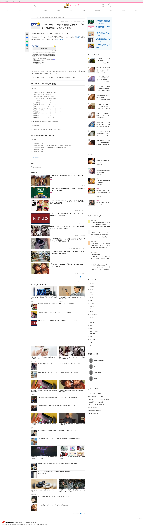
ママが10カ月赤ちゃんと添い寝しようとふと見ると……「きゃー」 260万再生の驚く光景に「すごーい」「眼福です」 (103, 81)
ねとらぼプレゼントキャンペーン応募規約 (98, 399)
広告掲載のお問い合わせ (94, 410)
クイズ (45, 10)
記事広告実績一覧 (93, 413)
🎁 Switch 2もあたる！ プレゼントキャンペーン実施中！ (10, 1)
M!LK (95, 366)
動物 (110, 10)
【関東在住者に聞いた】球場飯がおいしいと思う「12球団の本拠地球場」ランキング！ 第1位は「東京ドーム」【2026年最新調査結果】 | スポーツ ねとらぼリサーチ (100, 226)
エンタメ (32, 10)
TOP (7, 10)
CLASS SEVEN (97, 372)
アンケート (91, 155)
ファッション (93, 308)
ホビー (91, 311)
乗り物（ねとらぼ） (37, 167)
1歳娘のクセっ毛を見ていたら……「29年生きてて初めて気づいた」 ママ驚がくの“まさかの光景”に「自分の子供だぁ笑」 (104, 144)
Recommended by (76, 513)
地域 (71, 10)
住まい (84, 10)
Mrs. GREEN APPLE (99, 360)
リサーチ (123, 10)
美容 (91, 345)
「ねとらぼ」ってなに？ (94, 393)
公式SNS (10, 524)
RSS (34, 524)
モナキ (95, 378)
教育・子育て (93, 339)
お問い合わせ (19, 524)
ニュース (19, 10)
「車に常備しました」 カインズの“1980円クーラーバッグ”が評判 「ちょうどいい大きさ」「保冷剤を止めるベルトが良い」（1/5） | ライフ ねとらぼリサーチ (100, 258)
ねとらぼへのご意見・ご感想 (95, 396)
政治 (91, 336)
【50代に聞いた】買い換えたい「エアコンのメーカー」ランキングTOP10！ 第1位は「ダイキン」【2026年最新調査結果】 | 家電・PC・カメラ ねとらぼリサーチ (100, 269)
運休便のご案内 (36, 157)
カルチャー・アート (94, 292)
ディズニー (92, 303)
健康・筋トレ (93, 322)
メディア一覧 (4, 524)
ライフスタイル (93, 314)
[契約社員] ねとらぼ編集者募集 (96, 402)
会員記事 (136, 10)
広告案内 (14, 524)
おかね (91, 289)
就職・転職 (92, 333)
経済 (91, 342)
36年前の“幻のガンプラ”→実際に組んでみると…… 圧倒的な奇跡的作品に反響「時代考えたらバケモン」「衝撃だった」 (103, 126)
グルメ (58, 10)
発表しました (59, 39)
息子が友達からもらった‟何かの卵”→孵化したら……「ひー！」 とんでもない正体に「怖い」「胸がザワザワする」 (104, 63)
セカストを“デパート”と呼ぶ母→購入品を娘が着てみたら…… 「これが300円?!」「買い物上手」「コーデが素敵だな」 (103, 90)
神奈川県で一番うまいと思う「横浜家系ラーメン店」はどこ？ (103, 192)
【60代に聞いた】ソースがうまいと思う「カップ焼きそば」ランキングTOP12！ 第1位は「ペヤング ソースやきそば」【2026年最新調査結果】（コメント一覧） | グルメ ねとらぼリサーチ (101, 247)
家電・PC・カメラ (94, 331)
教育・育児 (97, 10)
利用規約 (140, 518)
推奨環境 (46, 524)
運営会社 (37, 524)
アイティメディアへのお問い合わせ (97, 404)
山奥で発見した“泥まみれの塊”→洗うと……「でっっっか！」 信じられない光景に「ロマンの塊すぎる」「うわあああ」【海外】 (103, 99)
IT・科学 (92, 283)
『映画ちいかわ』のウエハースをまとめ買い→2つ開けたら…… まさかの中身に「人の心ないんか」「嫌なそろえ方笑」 (103, 108)
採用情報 (42, 524)
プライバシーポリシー (27, 524)
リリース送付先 (92, 407)
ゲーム (91, 300)
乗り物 (91, 317)
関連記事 (77, 37)
